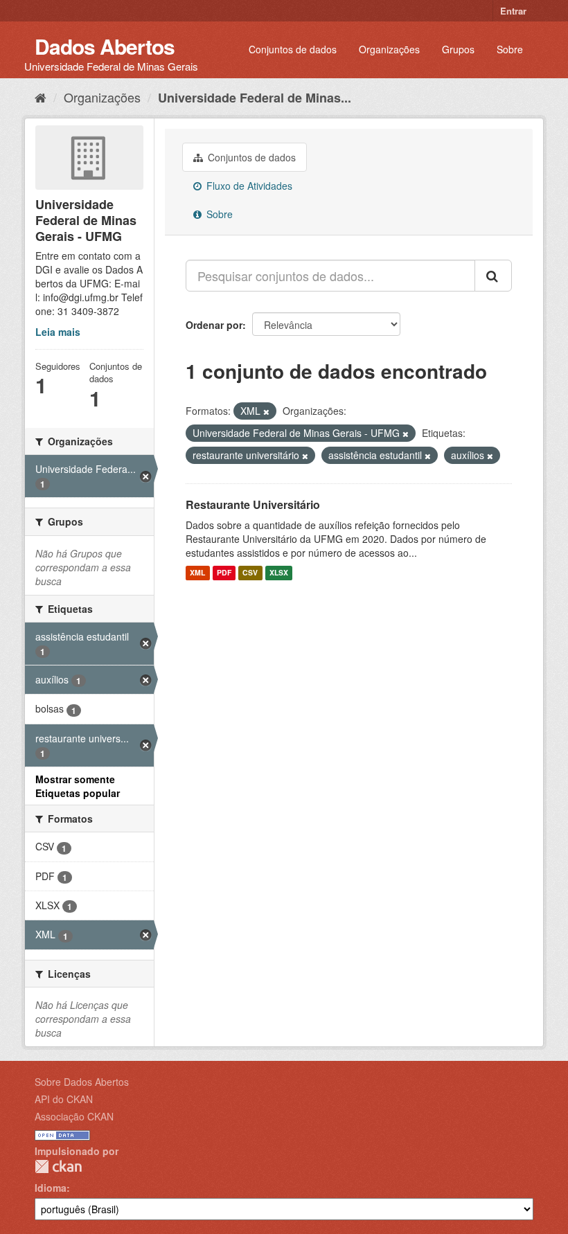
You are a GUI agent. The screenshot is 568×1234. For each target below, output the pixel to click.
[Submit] (493, 276)
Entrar (513, 10)
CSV (250, 573)
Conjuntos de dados (293, 49)
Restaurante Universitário (253, 504)
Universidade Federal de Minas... (254, 98)
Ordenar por (214, 325)
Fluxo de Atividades (248, 186)
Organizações (389, 49)
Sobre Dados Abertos (82, 1082)
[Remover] (266, 411)
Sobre (510, 49)
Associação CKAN (74, 1116)
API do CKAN (64, 1099)
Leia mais (57, 332)
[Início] (40, 97)
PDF (224, 573)
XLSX (278, 573)
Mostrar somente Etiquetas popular (77, 786)
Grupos (458, 49)
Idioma (50, 1188)
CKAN (58, 1166)
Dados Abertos (105, 46)
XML (197, 573)
